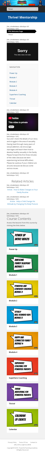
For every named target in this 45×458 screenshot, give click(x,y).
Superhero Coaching (18, 94)
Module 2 (13, 82)
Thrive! (10, 35)
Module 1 (13, 77)
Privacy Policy (12, 442)
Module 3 (13, 86)
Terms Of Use (23, 442)
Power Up (13, 73)
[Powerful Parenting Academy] (22, 3)
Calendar (13, 103)
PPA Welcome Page (15, 31)
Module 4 (13, 90)
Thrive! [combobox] (10, 9)
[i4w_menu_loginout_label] (22, 445)
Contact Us (33, 442)
